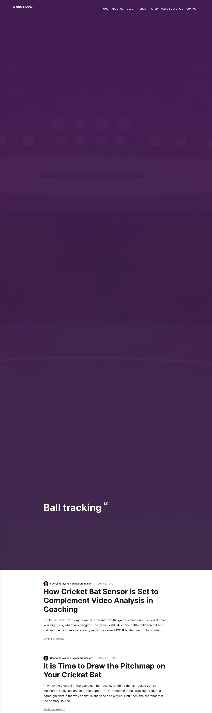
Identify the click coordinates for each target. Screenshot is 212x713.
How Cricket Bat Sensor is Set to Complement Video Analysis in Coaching (100, 600)
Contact (192, 8)
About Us (118, 8)
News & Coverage (172, 8)
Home (104, 8)
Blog (130, 8)
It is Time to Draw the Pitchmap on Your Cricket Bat (104, 670)
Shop (154, 8)
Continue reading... (54, 638)
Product (142, 8)
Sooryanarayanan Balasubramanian (71, 583)
